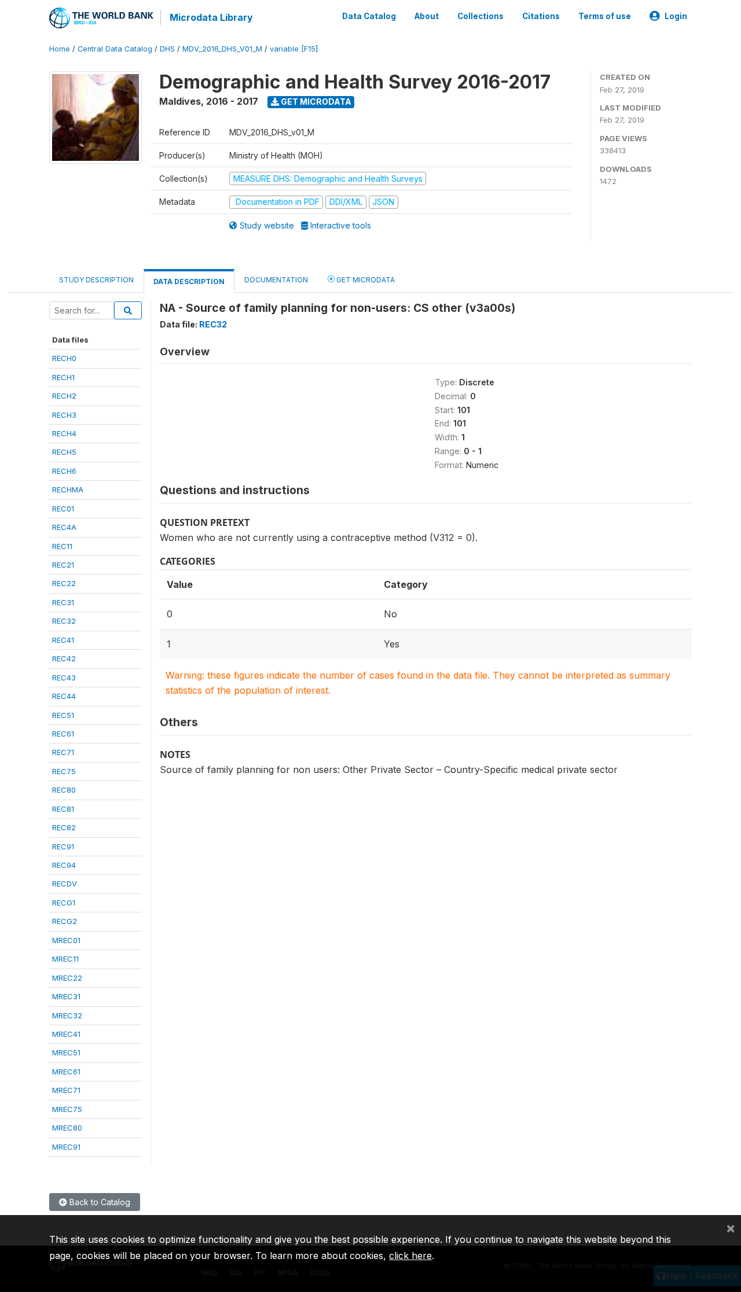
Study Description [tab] (96, 279)
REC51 (63, 715)
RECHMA (67, 489)
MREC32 (67, 1015)
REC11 (62, 546)
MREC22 (67, 977)
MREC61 (66, 1071)
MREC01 (66, 940)
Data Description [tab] (189, 281)
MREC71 (66, 1090)
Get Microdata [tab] (365, 279)
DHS (167, 49)
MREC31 (66, 996)
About (426, 16)
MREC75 (67, 1109)
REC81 (63, 809)
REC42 (64, 658)
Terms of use (604, 16)
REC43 (64, 677)
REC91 (63, 846)
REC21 (63, 564)
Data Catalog (369, 16)
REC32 (64, 620)
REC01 (63, 508)
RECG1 (63, 902)
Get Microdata (315, 101)
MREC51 (66, 1052)
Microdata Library (211, 17)
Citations (541, 16)
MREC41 (66, 1034)
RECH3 (64, 414)
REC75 (64, 771)
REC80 (64, 789)
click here (410, 1255)
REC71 (63, 752)
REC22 (64, 583)
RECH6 (64, 471)
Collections (480, 16)
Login (676, 16)
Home (59, 49)
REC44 (64, 696)
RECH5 (64, 452)
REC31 (63, 602)
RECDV (64, 883)
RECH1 (63, 377)
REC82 (64, 827)
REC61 (63, 733)
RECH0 (64, 358)
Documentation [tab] (276, 279)
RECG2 (64, 921)
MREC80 (67, 1127)
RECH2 (64, 395)
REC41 (63, 640)
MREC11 (65, 958)
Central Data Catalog (115, 49)
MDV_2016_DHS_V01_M (222, 49)
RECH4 (64, 433)
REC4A (64, 527)
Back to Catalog (98, 1202)
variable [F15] (294, 49)
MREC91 (66, 1146)
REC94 (64, 865)
